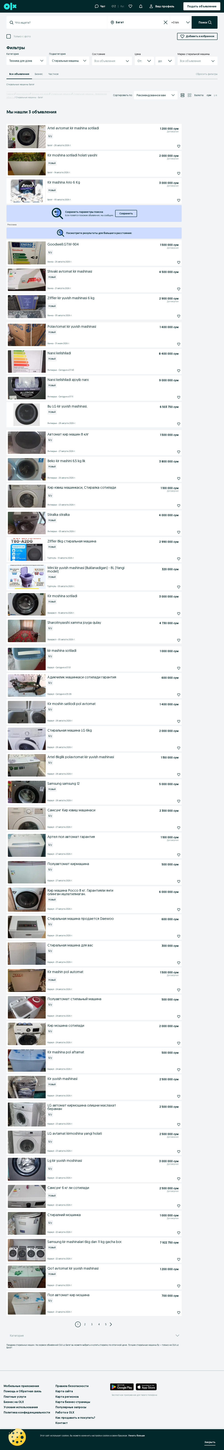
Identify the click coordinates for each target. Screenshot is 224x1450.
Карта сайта (64, 1391)
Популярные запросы (70, 1407)
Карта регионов (67, 1396)
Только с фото (22, 36)
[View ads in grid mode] (189, 95)
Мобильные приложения (21, 1386)
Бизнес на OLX (14, 1402)
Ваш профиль (164, 6)
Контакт (61, 1423)
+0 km (175, 22)
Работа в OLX (64, 1412)
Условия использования (21, 1407)
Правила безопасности (72, 1386)
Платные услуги (15, 1396)
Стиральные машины (61, 94)
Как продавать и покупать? (75, 1417)
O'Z (114, 6)
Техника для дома (40, 94)
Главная (10, 94)
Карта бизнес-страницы (72, 1402)
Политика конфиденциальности (27, 1412)
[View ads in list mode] (182, 95)
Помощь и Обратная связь (22, 1391)
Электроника (22, 94)
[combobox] (59, 22)
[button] (141, 6)
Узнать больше (136, 1435)
